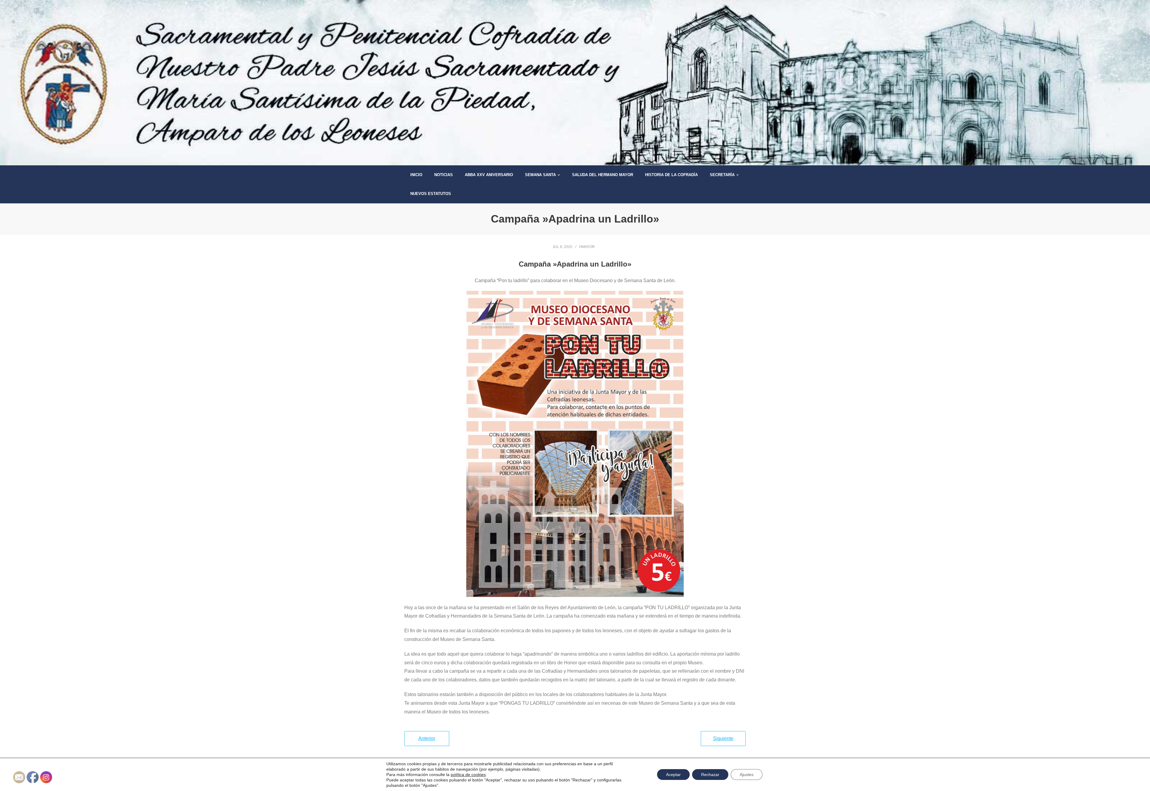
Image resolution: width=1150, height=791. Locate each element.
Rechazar (710, 774)
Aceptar (673, 774)
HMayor (587, 247)
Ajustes (746, 774)
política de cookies (468, 774)
